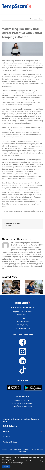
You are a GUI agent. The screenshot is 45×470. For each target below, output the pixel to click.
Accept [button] (6, 466)
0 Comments (38, 211)
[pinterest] (24, 225)
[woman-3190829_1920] (22, 49)
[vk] (28, 225)
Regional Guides (10, 442)
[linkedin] (31, 222)
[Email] (31, 225)
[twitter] (28, 222)
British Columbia (10, 426)
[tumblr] (38, 222)
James (6, 211)
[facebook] (24, 222)
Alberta (6, 431)
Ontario (6, 436)
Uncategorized (28, 211)
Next (40, 19)
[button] (39, 7)
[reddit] (34, 222)
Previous (33, 19)
